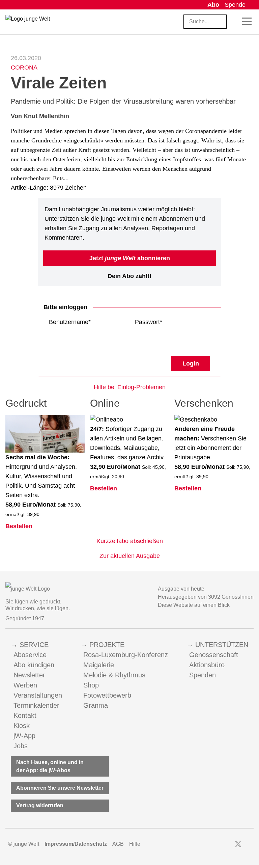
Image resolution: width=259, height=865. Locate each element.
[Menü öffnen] (247, 21)
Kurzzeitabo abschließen (129, 541)
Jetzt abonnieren (129, 258)
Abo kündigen (33, 665)
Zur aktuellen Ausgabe (129, 555)
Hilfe (134, 844)
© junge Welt (23, 844)
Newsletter (29, 675)
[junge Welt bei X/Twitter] (238, 844)
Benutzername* (70, 322)
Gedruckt (26, 403)
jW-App (24, 735)
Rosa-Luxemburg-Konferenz (125, 654)
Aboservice (30, 654)
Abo (213, 4)
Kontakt (24, 715)
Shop (91, 685)
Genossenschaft (213, 654)
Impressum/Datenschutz (76, 844)
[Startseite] (27, 23)
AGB (118, 844)
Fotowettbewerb (107, 695)
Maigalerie (98, 665)
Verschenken (203, 403)
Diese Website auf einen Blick (194, 605)
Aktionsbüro (207, 665)
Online (105, 403)
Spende (235, 4)
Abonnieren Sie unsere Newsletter (60, 788)
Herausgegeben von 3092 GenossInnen (206, 597)
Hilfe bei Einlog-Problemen (130, 387)
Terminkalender (36, 705)
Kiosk (21, 725)
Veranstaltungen (37, 695)
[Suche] (234, 21)
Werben (25, 685)
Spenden (202, 675)
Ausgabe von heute (181, 589)
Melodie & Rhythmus (114, 675)
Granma (95, 705)
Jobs (20, 746)
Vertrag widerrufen (39, 805)
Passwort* (148, 322)
